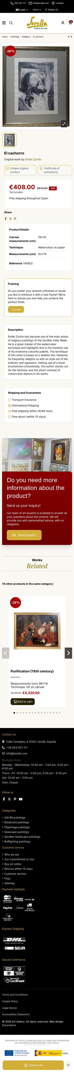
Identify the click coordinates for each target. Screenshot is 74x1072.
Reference (15, 263)
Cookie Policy (10, 1001)
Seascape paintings (16, 832)
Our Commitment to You (19, 859)
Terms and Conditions (15, 994)
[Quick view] (63, 607)
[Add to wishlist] (68, 1065)
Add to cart (36, 1065)
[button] (14, 713)
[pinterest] (15, 799)
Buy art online (12, 864)
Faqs (7, 878)
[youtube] (21, 799)
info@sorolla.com (41, 3)
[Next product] (71, 36)
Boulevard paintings (16, 822)
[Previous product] (69, 36)
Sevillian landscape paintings (22, 836)
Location (60, 3)
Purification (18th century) (32, 671)
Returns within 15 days (18, 868)
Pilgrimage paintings (17, 827)
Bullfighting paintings (17, 841)
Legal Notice (9, 1007)
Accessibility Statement (16, 1014)
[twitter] (10, 799)
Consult (16, 309)
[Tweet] (10, 218)
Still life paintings (14, 817)
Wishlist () (52, 10)
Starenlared (9, 1025)
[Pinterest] (15, 218)
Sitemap (9, 883)
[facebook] (4, 799)
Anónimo (15, 677)
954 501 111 (20, 3)
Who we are (11, 854)
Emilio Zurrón (33, 159)
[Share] (6, 218)
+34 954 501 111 (17, 747)
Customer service (15, 873)
